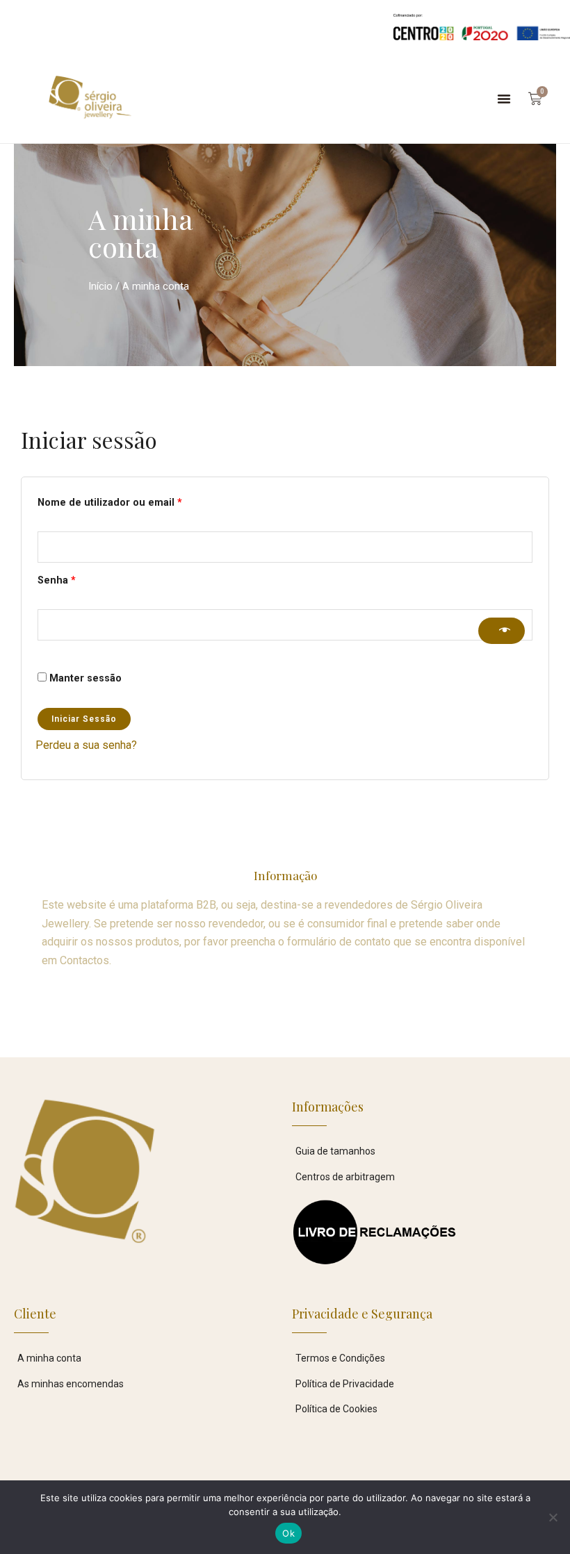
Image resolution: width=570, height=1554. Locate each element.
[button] (504, 98)
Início (100, 286)
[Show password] (501, 631)
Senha (84, 578)
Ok (288, 1533)
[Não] (553, 1517)
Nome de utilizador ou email (137, 501)
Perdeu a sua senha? (86, 745)
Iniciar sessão (84, 719)
